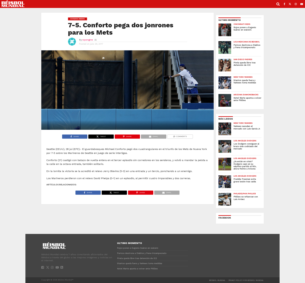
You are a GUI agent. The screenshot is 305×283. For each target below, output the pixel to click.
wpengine (87, 39)
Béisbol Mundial (217, 280)
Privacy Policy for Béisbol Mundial (246, 280)
